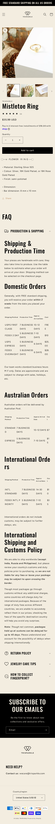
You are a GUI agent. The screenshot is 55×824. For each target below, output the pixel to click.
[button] (3, 14)
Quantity (6, 134)
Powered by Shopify (34, 818)
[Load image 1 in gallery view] (13, 90)
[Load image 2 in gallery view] (27, 90)
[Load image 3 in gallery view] (41, 90)
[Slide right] (52, 91)
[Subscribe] (46, 730)
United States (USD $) (26, 798)
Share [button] (8, 198)
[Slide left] (3, 91)
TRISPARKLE (23, 818)
